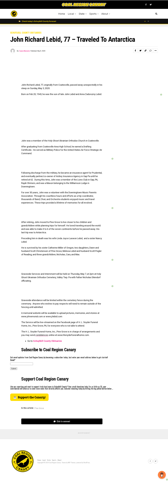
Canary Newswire (24, 50)
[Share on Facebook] (135, 50)
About (104, 13)
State (81, 13)
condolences (41, 335)
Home (61, 13)
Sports (93, 13)
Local (71, 13)
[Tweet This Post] (140, 50)
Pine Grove (39, 408)
